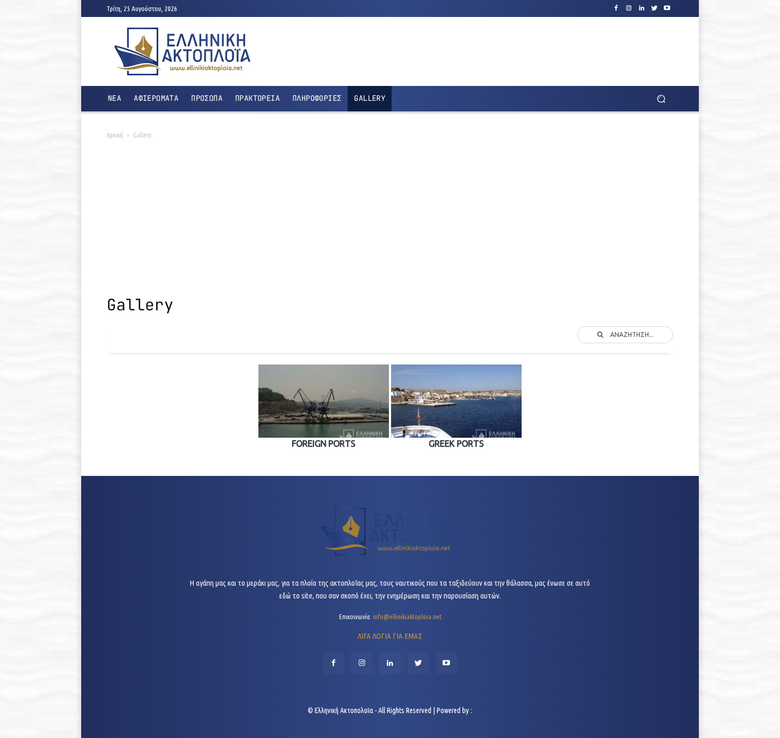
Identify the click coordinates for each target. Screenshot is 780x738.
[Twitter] (654, 8)
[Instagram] (628, 8)
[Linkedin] (641, 8)
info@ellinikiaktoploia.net (407, 616)
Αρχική (115, 135)
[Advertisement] (390, 220)
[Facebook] (616, 8)
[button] (660, 98)
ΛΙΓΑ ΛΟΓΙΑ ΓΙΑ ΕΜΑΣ (390, 635)
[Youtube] (667, 8)
